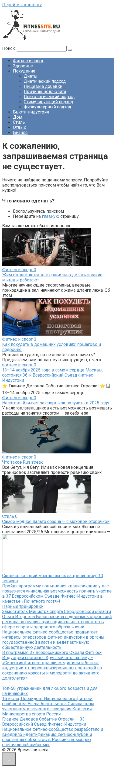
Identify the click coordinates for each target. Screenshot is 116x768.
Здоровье (23, 65)
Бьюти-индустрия (31, 112)
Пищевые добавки (43, 86)
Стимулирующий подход (48, 101)
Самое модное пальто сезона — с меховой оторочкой (56, 521)
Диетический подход (45, 81)
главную (50, 216)
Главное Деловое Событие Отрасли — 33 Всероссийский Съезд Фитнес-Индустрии (44, 722)
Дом (17, 117)
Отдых (19, 127)
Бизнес (20, 132)
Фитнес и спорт (28, 60)
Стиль (19, 122)
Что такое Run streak (22, 462)
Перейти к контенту (22, 4)
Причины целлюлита (45, 91)
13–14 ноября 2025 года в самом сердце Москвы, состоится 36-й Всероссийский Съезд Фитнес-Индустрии (52, 375)
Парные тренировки (22, 606)
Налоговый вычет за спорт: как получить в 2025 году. (56, 402)
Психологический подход (49, 96)
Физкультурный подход (47, 106)
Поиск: (9, 48)
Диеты (30, 76)
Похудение (24, 71)
